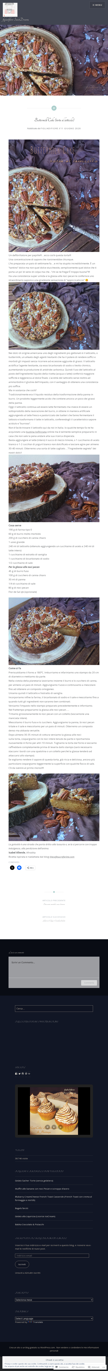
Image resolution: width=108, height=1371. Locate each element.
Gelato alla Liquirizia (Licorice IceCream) (35, 1216)
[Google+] (29, 1074)
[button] (47, 1127)
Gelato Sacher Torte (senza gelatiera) (34, 1180)
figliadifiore (49, 128)
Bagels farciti (21, 1208)
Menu (98, 5)
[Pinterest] (26, 1074)
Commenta (89, 983)
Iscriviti (22, 1264)
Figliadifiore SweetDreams (36, 1022)
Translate (38, 1322)
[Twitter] (19, 1074)
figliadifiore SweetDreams (16, 19)
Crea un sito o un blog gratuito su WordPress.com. (32, 1347)
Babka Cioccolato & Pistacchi (29, 1224)
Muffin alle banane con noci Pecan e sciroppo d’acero (42, 1188)
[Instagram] (23, 1074)
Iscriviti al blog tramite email (41, 1238)
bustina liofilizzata (36, 431)
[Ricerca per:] (54, 1008)
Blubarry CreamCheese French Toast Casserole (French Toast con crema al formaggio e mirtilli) (53, 1198)
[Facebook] (16, 1074)
